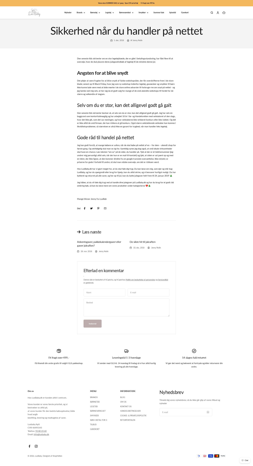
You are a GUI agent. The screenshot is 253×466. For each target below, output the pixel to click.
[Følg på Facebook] (29, 446)
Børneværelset (125, 12)
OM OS (123, 402)
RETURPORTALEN (127, 420)
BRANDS (94, 397)
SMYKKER (94, 415)
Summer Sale (159, 12)
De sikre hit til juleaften (142, 241)
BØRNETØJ (95, 402)
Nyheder (67, 12)
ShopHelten (57, 456)
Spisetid (172, 12)
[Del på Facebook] (84, 208)
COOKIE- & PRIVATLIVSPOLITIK (133, 415)
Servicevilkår (163, 280)
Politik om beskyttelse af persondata (140, 280)
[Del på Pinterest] (98, 208)
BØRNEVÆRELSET (98, 411)
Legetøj (108, 12)
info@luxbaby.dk (41, 434)
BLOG (122, 397)
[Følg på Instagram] (36, 446)
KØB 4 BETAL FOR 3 (98, 420)
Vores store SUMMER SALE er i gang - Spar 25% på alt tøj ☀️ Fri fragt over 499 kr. (126, 3)
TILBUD (93, 424)
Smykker (142, 12)
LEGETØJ (94, 406)
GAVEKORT (94, 429)
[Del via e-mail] (105, 208)
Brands (79, 12)
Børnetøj (93, 12)
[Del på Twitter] (91, 208)
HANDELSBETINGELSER (130, 411)
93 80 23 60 (41, 431)
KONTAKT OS (126, 406)
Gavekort (185, 12)
